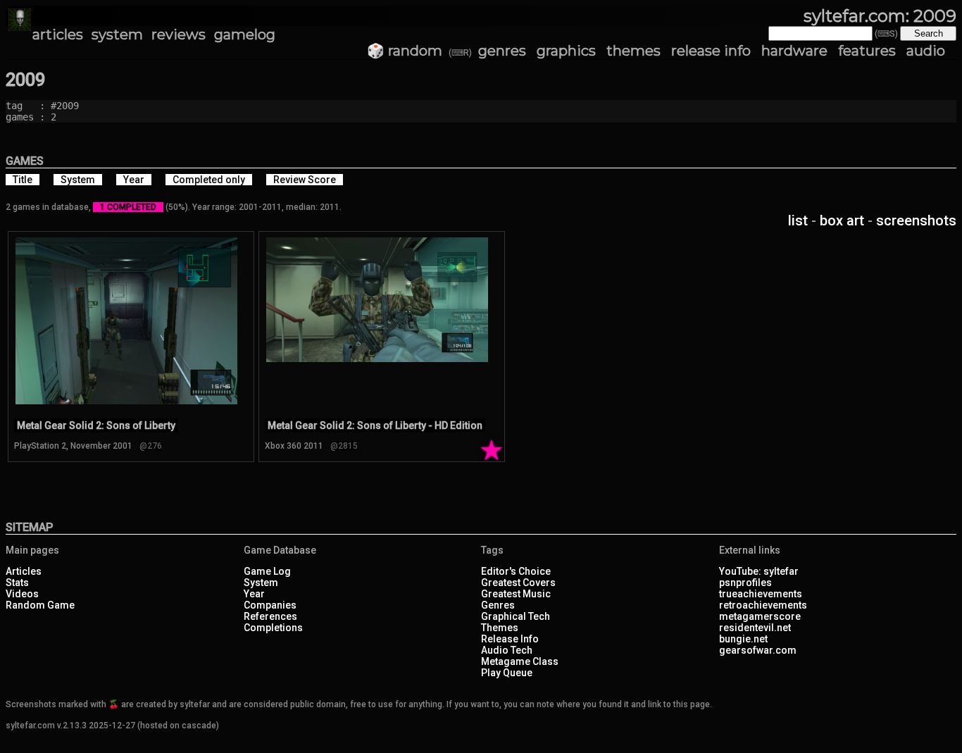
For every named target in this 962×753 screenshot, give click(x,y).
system (117, 34)
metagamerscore (760, 616)
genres (502, 50)
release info (711, 50)
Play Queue (506, 672)
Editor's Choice (516, 571)
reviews (178, 34)
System (261, 582)
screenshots (916, 220)
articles (57, 34)
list (798, 220)
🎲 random (404, 50)
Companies (270, 605)
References (270, 616)
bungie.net (743, 639)
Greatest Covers (518, 582)
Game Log (267, 571)
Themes (499, 627)
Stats (17, 582)
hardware (794, 50)
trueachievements (760, 593)
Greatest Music (516, 593)
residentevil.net (755, 627)
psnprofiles (745, 582)
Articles (24, 571)
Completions (273, 627)
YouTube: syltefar (759, 571)
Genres (498, 605)
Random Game (40, 605)
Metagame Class (519, 661)
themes (633, 50)
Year (254, 593)
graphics (566, 50)
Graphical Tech (515, 616)
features (867, 50)
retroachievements (763, 605)
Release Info (510, 639)
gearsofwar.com (758, 650)
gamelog (244, 34)
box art (842, 220)
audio (925, 50)
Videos (22, 593)
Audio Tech (506, 650)
